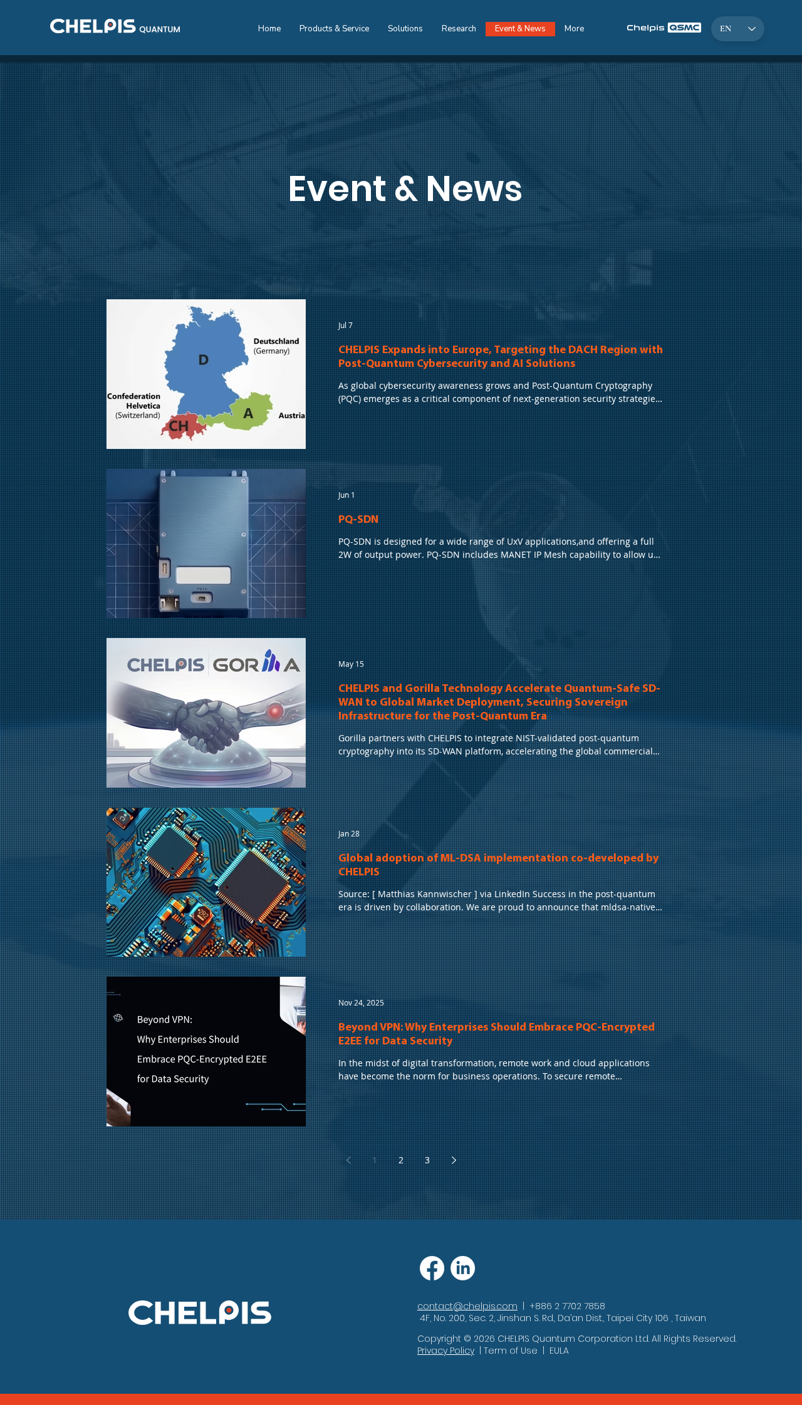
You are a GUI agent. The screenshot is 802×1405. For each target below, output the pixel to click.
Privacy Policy (445, 1350)
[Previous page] (348, 1160)
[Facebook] (432, 1268)
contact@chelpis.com (467, 1306)
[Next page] (453, 1160)
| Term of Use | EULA (521, 1350)
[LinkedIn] (462, 1268)
